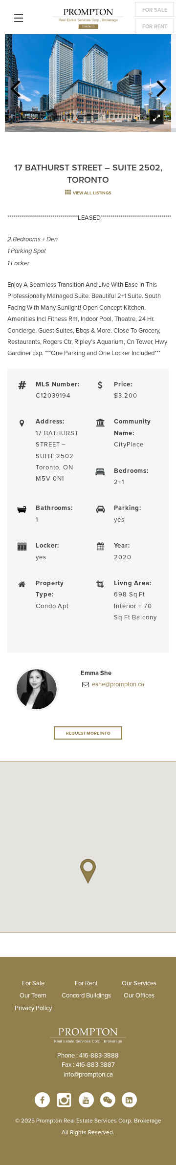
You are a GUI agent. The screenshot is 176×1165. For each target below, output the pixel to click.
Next (161, 85)
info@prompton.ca (88, 1074)
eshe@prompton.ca (117, 683)
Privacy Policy (33, 1007)
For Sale (154, 10)
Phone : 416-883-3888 (88, 1055)
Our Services (139, 982)
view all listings (91, 193)
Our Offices (139, 995)
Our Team (33, 995)
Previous (14, 85)
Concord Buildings (86, 995)
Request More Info (88, 733)
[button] (88, 871)
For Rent (154, 26)
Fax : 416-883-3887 (88, 1064)
